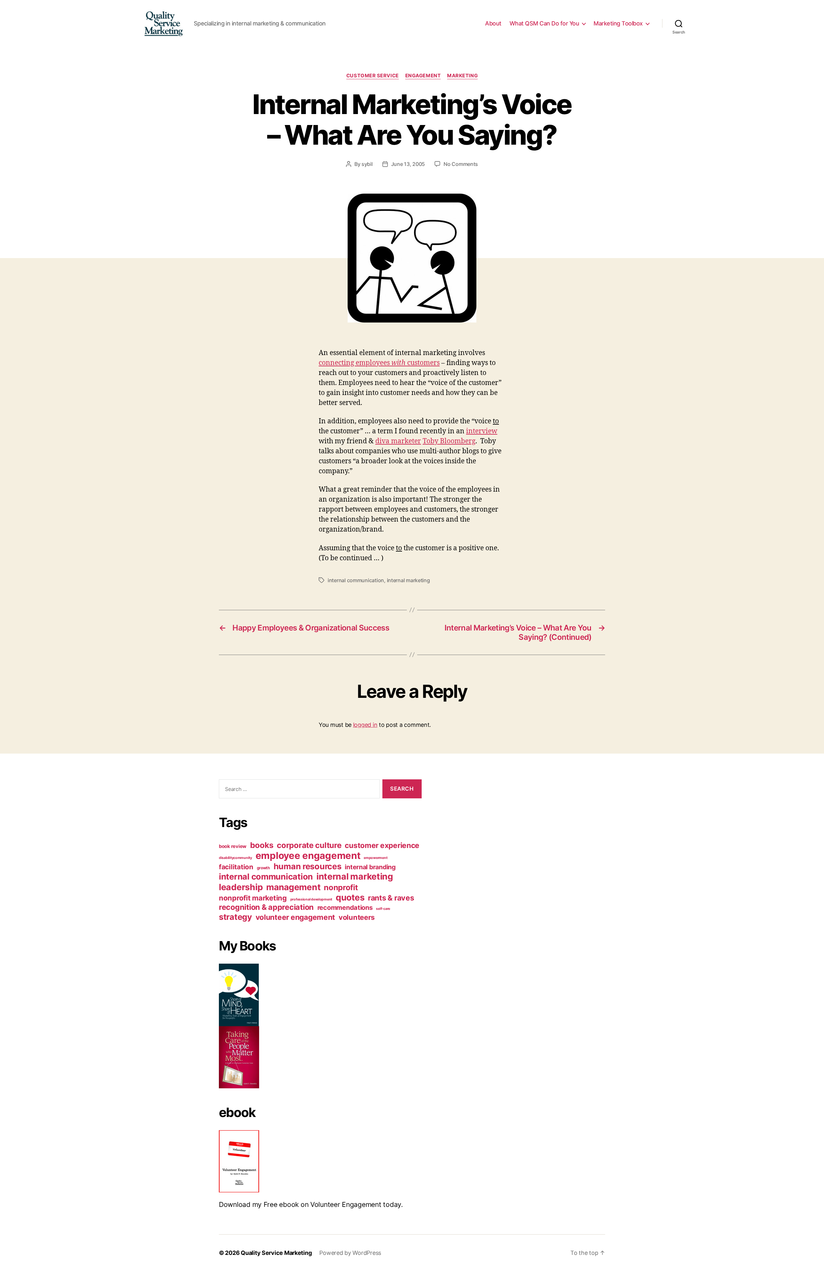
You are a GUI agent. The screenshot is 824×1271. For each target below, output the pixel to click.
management (293, 887)
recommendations (345, 907)
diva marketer (398, 441)
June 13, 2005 (408, 164)
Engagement (423, 76)
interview (481, 431)
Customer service (372, 76)
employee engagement (308, 855)
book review (233, 846)
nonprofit (341, 887)
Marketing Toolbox (618, 23)
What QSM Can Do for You (544, 23)
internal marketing (408, 580)
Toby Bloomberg (449, 441)
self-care (383, 909)
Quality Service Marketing (276, 1252)
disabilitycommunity (235, 858)
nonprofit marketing (253, 898)
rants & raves (391, 897)
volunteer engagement (295, 917)
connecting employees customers (379, 363)
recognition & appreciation (266, 907)
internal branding (370, 867)
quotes (350, 897)
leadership (241, 887)
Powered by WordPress (350, 1252)
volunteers (357, 917)
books (262, 845)
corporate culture (309, 845)
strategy (235, 917)
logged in (365, 724)
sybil (367, 164)
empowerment (375, 858)
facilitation (236, 867)
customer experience (382, 845)
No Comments (461, 164)
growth (263, 867)
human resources (308, 866)
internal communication (356, 580)
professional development (311, 899)
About (493, 23)
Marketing (462, 76)
